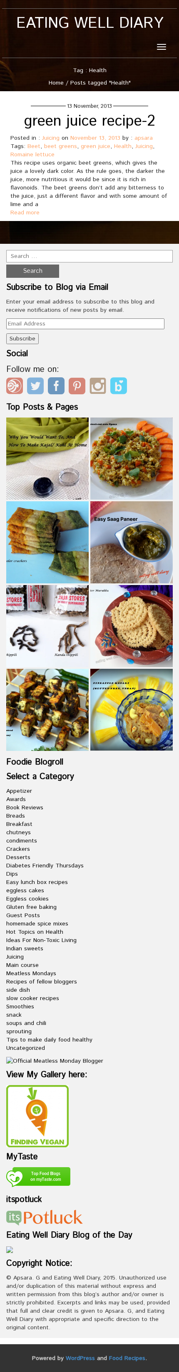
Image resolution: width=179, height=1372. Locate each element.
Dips (12, 874)
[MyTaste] (38, 1178)
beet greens (60, 146)
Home (56, 83)
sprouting (19, 1031)
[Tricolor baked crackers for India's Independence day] (47, 542)
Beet (33, 146)
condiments (21, 841)
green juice (95, 146)
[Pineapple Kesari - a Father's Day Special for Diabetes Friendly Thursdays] (131, 710)
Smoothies (20, 1007)
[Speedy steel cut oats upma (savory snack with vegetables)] (131, 459)
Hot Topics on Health (34, 932)
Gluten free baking (31, 907)
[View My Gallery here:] (37, 1116)
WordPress (80, 1358)
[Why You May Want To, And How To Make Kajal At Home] (47, 459)
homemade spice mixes (37, 924)
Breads (15, 816)
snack (14, 1015)
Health (123, 146)
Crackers (18, 849)
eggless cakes (25, 890)
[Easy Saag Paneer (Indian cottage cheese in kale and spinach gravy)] (131, 542)
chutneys (18, 832)
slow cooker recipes (32, 998)
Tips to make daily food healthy (49, 1040)
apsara (143, 138)
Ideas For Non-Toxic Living (41, 940)
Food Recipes (127, 1358)
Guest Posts (23, 915)
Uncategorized (25, 1048)
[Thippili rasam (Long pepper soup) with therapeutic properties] (47, 626)
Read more (25, 213)
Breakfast (19, 824)
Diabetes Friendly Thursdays (45, 866)
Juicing (51, 138)
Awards (16, 799)
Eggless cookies (27, 899)
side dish (18, 990)
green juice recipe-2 (89, 121)
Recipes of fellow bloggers (41, 982)
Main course (22, 965)
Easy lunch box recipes (37, 882)
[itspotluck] (44, 1217)
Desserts (18, 857)
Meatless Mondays (31, 973)
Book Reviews (24, 808)
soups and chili (26, 1023)
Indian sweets (24, 949)
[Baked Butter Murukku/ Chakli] (131, 626)
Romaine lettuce (32, 155)
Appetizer (19, 791)
